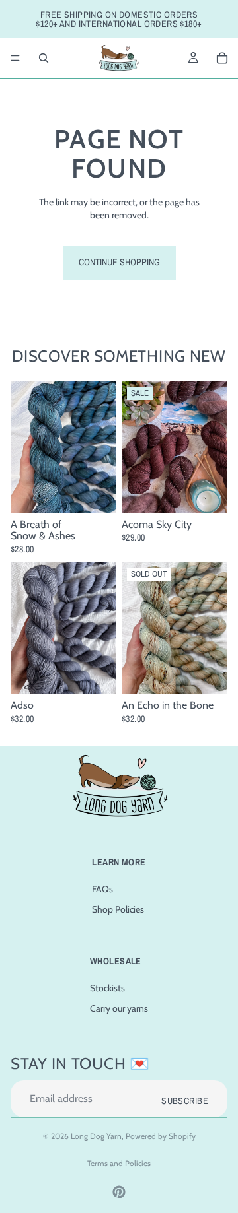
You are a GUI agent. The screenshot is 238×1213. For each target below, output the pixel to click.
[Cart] (222, 58)
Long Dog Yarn (96, 1136)
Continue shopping (119, 262)
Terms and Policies (119, 1163)
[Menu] (15, 58)
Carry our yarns (119, 1008)
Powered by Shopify (161, 1136)
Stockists (107, 988)
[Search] (43, 58)
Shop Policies (118, 910)
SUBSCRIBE (184, 1101)
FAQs (102, 889)
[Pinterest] (119, 1192)
